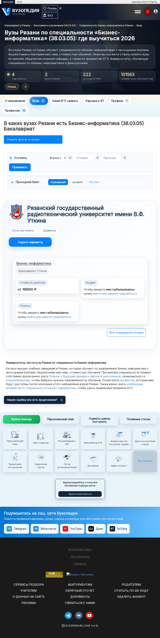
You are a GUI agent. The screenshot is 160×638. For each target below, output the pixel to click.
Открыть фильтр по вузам (23, 139)
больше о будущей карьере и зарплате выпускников (85, 376)
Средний (77, 182)
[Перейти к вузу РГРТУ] (16, 211)
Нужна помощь (21, 419)
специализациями (18, 380)
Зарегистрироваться (80, 494)
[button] (70, 158)
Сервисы (80, 563)
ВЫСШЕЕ (8, 2)
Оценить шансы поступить (99, 420)
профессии (127, 380)
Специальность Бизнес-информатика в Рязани (106, 25)
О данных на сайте (28, 596)
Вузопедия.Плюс (80, 549)
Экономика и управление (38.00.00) (55, 25)
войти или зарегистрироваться (115, 293)
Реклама (28, 603)
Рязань (12, 86)
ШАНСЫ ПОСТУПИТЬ (144, 2)
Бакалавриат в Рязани (17, 25)
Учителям (28, 590)
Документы (80, 596)
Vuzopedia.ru (74, 625)
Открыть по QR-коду (131, 590)
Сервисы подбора (29, 584)
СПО (19, 2)
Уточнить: (18, 158)
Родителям (131, 584)
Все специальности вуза (126, 332)
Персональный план (60, 419)
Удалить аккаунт (131, 596)
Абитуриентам (80, 584)
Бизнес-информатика (33, 263)
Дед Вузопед (80, 556)
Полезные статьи (138, 419)
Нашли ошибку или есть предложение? (32, 399)
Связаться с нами (80, 603)
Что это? (94, 182)
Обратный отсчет (79, 590)
